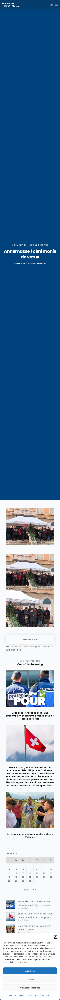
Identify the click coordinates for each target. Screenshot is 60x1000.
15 (37, 873)
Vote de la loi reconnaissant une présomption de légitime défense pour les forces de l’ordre (34, 903)
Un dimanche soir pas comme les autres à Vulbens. (34, 927)
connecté (29, 646)
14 (30, 873)
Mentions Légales (16, 995)
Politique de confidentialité (37, 995)
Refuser (30, 979)
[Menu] (55, 4)
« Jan (26, 889)
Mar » (33, 889)
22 (37, 877)
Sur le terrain (39, 245)
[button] (55, 936)
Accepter (30, 971)
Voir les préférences (30, 988)
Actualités (19, 245)
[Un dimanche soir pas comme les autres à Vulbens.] (10, 929)
